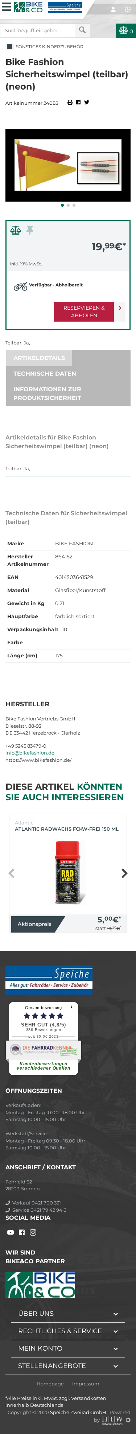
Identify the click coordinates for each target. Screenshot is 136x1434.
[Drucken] (70, 103)
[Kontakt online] (128, 9)
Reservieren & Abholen (83, 312)
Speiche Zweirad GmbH (78, 1412)
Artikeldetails (39, 358)
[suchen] (82, 30)
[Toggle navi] (6, 6)
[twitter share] (86, 103)
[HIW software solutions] (113, 1420)
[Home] (48, 6)
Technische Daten (44, 373)
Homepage (50, 1383)
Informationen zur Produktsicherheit (47, 393)
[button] (62, 205)
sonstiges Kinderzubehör (48, 46)
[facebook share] (78, 103)
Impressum (85, 1383)
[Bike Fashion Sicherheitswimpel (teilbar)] (68, 165)
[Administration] (128, 1420)
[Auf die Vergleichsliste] (16, 232)
